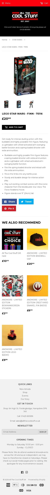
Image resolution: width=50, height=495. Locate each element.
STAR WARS (17, 40)
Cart (46, 3)
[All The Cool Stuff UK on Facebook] (22, 473)
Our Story (25, 399)
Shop (25, 392)
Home (4, 40)
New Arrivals (25, 389)
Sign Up (42, 432)
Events (25, 396)
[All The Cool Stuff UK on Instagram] (26, 473)
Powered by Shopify (36, 480)
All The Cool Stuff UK (17, 480)
